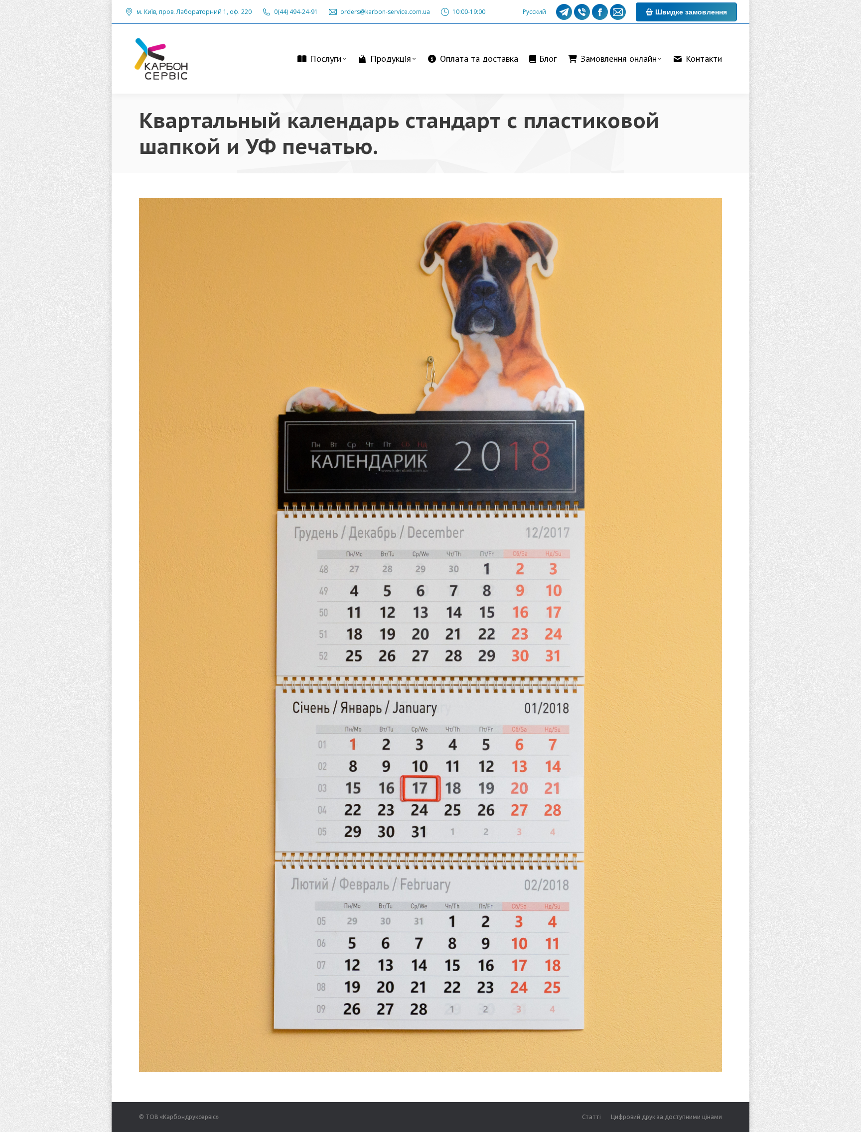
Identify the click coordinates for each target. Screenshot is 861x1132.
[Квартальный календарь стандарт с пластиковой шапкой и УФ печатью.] (430, 635)
